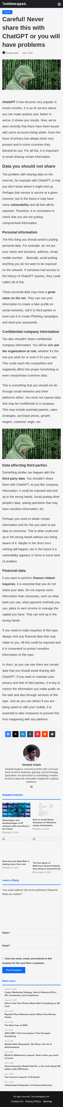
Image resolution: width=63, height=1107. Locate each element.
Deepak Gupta (12, 53)
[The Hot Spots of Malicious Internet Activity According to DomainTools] (47, 848)
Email (6, 945)
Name (6, 932)
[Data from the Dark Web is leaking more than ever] (16, 847)
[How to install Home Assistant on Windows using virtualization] (47, 810)
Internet (7, 12)
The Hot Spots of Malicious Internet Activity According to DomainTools (47, 866)
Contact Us (17, 1101)
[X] (15, 734)
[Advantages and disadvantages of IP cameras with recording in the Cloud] (16, 810)
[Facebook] (8, 734)
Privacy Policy (33, 1101)
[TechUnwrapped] (14, 4)
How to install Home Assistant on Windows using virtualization (44, 822)
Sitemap (47, 1101)
